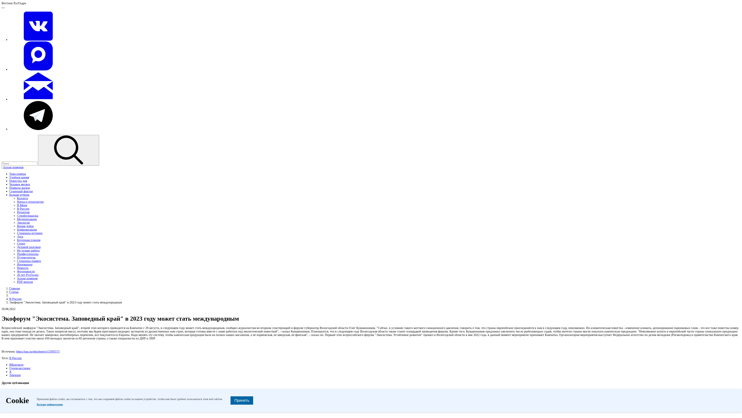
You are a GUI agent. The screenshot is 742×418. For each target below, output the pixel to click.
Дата (20, 236)
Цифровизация (27, 229)
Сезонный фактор (21, 191)
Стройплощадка (27, 215)
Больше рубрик (19, 194)
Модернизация (27, 219)
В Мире (22, 205)
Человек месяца (19, 184)
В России (23, 208)
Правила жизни (19, 187)
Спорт (21, 243)
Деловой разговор (29, 247)
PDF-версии (25, 282)
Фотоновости (26, 271)
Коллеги (22, 198)
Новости (22, 268)
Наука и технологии (30, 201)
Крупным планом (28, 240)
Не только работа (28, 250)
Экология (23, 222)
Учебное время (19, 177)
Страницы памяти (29, 261)
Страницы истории (30, 233)
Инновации (24, 264)
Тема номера (17, 174)
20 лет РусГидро (27, 275)
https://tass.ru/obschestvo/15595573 (38, 351)
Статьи (14, 292)
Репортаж (23, 212)
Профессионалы (27, 254)
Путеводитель (26, 257)
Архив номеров (13, 167)
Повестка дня (18, 180)
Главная (14, 288)
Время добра (25, 226)
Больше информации (50, 404)
